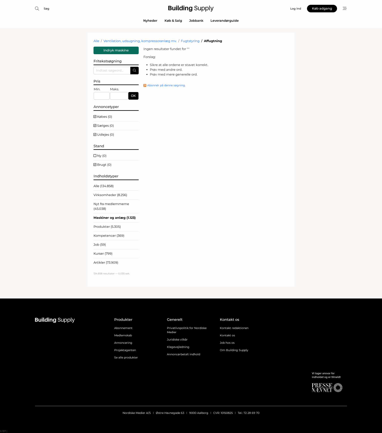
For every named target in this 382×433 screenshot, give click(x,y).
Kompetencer (109, 236)
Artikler (106, 262)
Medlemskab (123, 335)
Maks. (114, 89)
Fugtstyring (190, 41)
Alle (96, 41)
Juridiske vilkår (177, 339)
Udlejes (105, 134)
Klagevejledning (178, 347)
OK (133, 96)
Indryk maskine (116, 50)
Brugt (103, 165)
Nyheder (150, 21)
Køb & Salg (173, 21)
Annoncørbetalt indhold (183, 354)
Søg (46, 8)
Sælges (105, 126)
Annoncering (123, 343)
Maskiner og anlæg (115, 218)
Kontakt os (227, 335)
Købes (104, 117)
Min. (97, 89)
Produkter (107, 227)
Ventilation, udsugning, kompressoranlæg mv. (140, 41)
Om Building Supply (234, 350)
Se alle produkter (126, 357)
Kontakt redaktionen (234, 328)
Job (100, 244)
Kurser (103, 253)
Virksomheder (110, 195)
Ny (101, 156)
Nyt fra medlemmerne (111, 206)
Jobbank (196, 21)
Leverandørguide (224, 21)
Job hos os (227, 343)
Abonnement (123, 328)
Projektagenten (125, 350)
